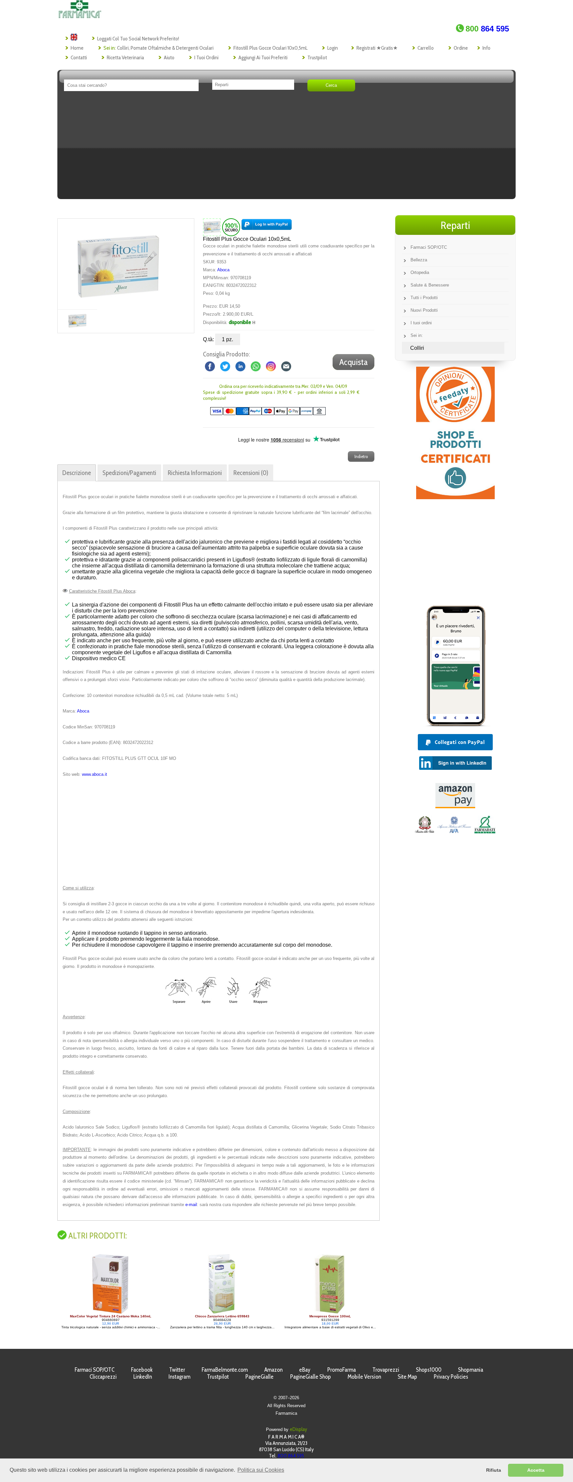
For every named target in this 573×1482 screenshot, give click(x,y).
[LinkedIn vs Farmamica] (240, 366)
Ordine (461, 48)
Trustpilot (317, 57)
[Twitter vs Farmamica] (225, 366)
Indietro (361, 456)
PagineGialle (259, 1376)
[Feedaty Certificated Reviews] (455, 497)
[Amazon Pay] (455, 806)
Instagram (179, 1376)
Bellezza (419, 259)
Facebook (142, 1369)
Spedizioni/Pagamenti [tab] (129, 473)
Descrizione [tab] (76, 473)
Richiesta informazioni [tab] (195, 473)
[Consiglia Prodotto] (286, 366)
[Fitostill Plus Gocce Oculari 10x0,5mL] (118, 264)
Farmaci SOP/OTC (429, 247)
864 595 (487, 28)
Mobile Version (364, 1376)
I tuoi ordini (206, 57)
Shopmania (470, 1369)
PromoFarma (341, 1369)
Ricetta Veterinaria (125, 57)
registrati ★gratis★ (377, 48)
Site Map (407, 1376)
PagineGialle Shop (310, 1376)
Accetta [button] (535, 1470)
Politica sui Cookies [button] (260, 1470)
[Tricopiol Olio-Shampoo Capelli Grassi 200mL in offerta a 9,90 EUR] (319, 1312)
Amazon (273, 1369)
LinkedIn (142, 1376)
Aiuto (169, 57)
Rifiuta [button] (493, 1470)
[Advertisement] (286, 147)
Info (486, 48)
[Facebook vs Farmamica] (210, 366)
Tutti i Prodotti (424, 297)
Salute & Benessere (430, 285)
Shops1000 (428, 1369)
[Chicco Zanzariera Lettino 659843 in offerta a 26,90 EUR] (113, 1312)
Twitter (177, 1369)
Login (332, 48)
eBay (304, 1369)
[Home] (79, 16)
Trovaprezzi (385, 1369)
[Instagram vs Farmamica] (271, 366)
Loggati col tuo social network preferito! (138, 38)
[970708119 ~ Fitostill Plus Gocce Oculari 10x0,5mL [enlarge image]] (212, 227)
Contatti (79, 57)
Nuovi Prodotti (424, 310)
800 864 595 (291, 1456)
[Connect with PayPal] (266, 227)
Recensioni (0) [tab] (250, 473)
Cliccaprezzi (103, 1376)
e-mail (191, 1204)
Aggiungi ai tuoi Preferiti (262, 57)
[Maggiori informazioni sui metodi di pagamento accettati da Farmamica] (264, 413)
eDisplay (298, 1429)
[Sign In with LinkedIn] (455, 768)
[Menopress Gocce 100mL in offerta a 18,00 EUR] (221, 1312)
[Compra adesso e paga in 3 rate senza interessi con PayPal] (455, 725)
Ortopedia (420, 272)
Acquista (353, 362)
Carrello (425, 48)
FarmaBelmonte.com (225, 1369)
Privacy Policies (451, 1376)
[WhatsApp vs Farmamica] (256, 366)
